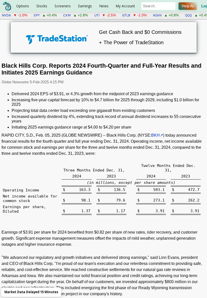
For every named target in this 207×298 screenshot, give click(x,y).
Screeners (63, 6)
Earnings (85, 6)
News (104, 6)
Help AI (188, 6)
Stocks (41, 6)
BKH (155, 135)
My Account (125, 6)
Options (22, 6)
